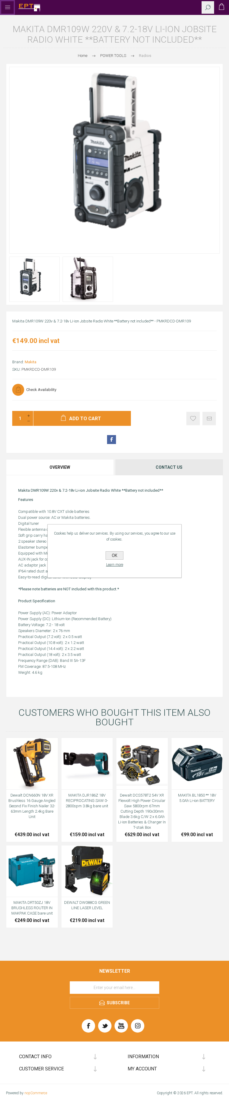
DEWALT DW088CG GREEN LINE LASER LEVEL (87, 905)
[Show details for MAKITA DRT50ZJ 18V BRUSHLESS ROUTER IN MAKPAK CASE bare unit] (32, 871)
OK (114, 555)
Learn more (114, 565)
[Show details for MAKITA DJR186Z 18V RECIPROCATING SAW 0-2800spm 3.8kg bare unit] (87, 763)
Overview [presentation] (59, 467)
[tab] (60, 467)
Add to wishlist (193, 418)
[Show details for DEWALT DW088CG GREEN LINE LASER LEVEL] (87, 871)
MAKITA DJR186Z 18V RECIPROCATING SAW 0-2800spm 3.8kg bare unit (87, 800)
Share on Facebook (111, 439)
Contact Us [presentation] (169, 467)
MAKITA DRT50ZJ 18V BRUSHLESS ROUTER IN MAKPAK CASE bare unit (32, 907)
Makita (30, 362)
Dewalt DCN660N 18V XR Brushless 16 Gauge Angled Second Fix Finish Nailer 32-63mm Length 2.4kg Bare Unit (31, 806)
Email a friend (209, 418)
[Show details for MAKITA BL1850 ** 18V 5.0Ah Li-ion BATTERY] (197, 763)
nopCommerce (35, 1093)
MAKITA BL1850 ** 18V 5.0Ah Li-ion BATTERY (197, 798)
